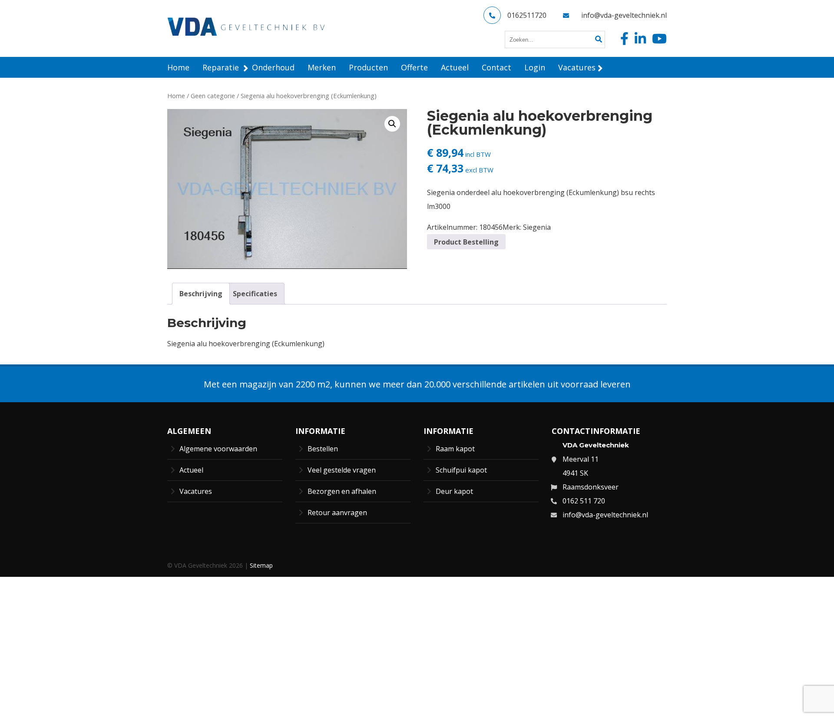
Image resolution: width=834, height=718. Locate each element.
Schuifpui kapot (461, 470)
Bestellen (323, 448)
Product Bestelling (466, 242)
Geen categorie (213, 95)
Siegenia (537, 227)
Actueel (191, 470)
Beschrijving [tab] (200, 293)
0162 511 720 (584, 501)
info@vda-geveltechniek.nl (624, 15)
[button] (392, 124)
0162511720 (526, 15)
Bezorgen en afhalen (342, 491)
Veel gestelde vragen (342, 470)
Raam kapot (455, 448)
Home (176, 95)
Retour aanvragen (337, 512)
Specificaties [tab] (255, 293)
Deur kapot (454, 491)
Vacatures (195, 491)
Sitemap (261, 565)
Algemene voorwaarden (218, 448)
